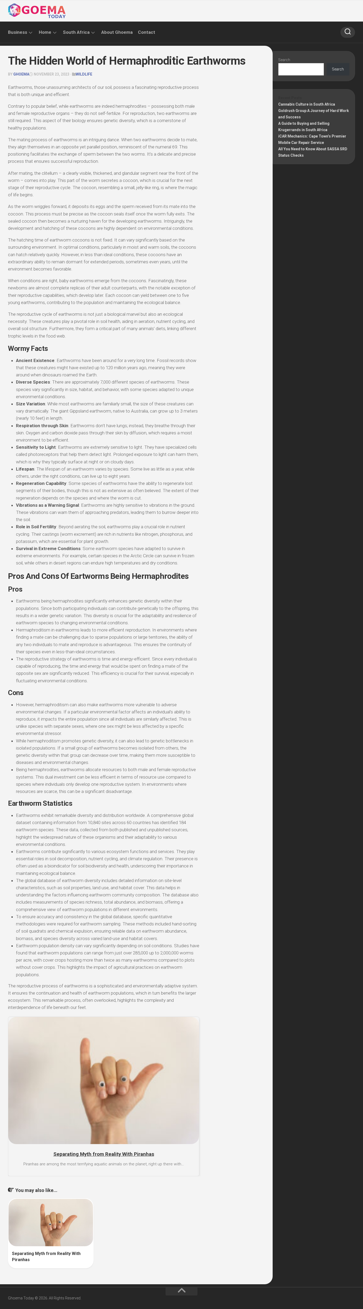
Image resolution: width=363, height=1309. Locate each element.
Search (284, 60)
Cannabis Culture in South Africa (306, 104)
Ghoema (21, 74)
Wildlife (84, 74)
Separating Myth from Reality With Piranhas (103, 1154)
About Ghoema (117, 32)
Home (45, 32)
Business (17, 32)
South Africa (76, 32)
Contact (146, 32)
